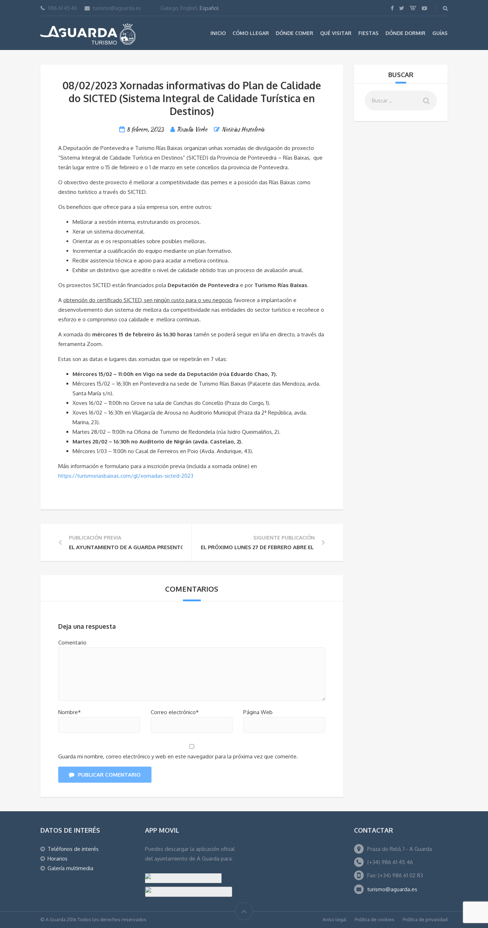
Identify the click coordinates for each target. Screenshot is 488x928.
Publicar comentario (109, 774)
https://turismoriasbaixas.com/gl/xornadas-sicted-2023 (125, 475)
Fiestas (368, 33)
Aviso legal (335, 919)
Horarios (58, 858)
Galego (169, 8)
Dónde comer (294, 33)
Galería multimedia (70, 868)
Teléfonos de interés (73, 849)
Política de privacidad (425, 919)
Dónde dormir (405, 33)
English (188, 8)
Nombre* (69, 712)
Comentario (72, 642)
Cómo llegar (251, 33)
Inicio (218, 33)
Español (209, 8)
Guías (440, 33)
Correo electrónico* (175, 712)
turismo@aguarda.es (117, 8)
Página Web (258, 712)
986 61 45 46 (62, 8)
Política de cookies (374, 919)
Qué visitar (336, 33)
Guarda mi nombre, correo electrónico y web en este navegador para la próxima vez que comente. (178, 756)
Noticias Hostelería (242, 129)
